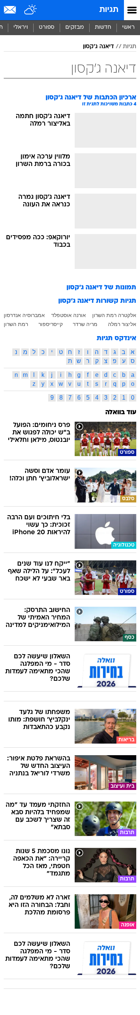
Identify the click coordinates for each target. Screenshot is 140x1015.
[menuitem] (102, 28)
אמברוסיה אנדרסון (24, 315)
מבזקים (74, 27)
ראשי (128, 27)
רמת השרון (16, 324)
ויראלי (20, 27)
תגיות (108, 10)
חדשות (103, 27)
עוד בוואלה (120, 412)
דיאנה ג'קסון (98, 47)
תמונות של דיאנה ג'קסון (101, 287)
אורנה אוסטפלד (68, 315)
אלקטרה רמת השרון (114, 315)
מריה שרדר (85, 324)
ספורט (47, 27)
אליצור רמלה (122, 324)
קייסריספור (50, 324)
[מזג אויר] (30, 10)
